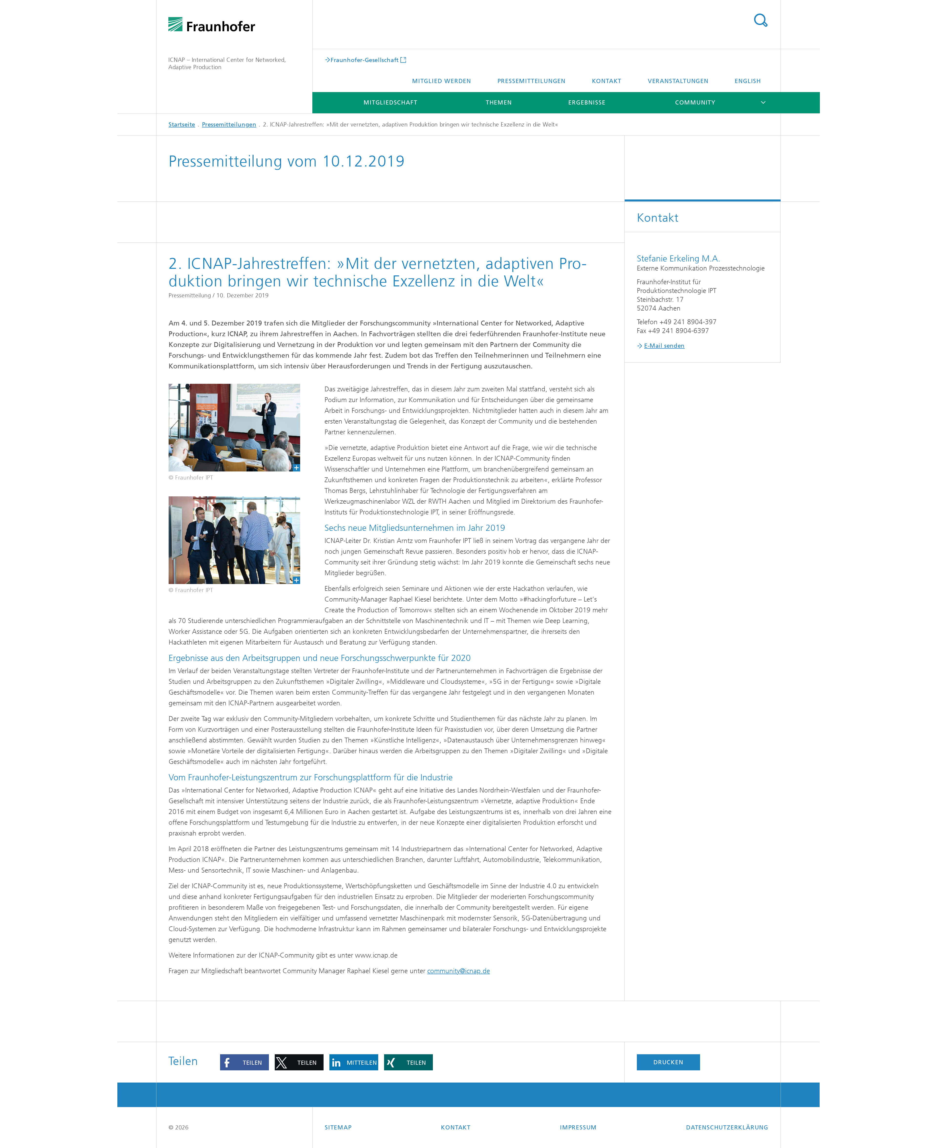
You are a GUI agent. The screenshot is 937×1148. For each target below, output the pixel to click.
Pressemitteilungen (532, 81)
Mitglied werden (441, 81)
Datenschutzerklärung (727, 1127)
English (748, 81)
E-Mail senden (664, 345)
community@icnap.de (458, 971)
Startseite (182, 124)
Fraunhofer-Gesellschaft (365, 60)
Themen (499, 102)
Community (695, 102)
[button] (244, 1062)
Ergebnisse (586, 102)
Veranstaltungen (678, 81)
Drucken (668, 1062)
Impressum (578, 1127)
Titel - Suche (760, 20)
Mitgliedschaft (390, 102)
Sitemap (338, 1127)
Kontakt (607, 81)
